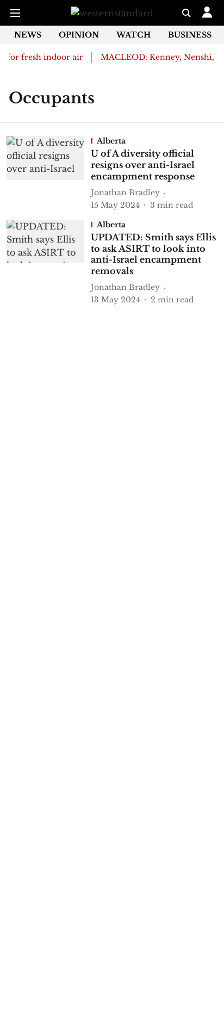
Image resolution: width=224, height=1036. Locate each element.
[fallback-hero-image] (49, 173)
